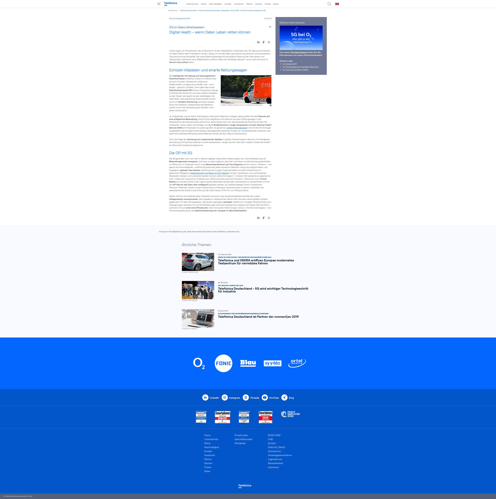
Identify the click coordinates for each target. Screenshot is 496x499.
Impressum (273, 467)
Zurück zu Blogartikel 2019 (179, 18)
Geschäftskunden (244, 439)
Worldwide (240, 443)
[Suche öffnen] (329, 4)
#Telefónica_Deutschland (227, 232)
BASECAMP (274, 435)
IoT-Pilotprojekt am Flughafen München (301, 66)
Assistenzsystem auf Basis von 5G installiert (209, 173)
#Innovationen (207, 232)
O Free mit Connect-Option (295, 69)
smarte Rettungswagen (237, 127)
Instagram (234, 397)
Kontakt (272, 443)
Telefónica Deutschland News (209, 10)
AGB (270, 439)
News (275, 4)
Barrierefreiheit (275, 463)
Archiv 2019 (235, 10)
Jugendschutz (275, 459)
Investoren (239, 4)
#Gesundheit (196, 232)
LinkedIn (214, 397)
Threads (254, 397)
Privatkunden (241, 435)
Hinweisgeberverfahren (280, 455)
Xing (291, 397)
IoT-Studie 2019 (290, 63)
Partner (249, 4)
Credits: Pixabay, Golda (229, 105)
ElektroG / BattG (276, 447)
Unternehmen (192, 4)
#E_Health (188, 232)
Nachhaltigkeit (215, 4)
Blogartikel (225, 10)
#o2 (238, 232)
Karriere (258, 4)
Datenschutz (274, 451)
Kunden (227, 4)
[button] (258, 42)
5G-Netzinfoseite (299, 52)
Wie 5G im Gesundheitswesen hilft (253, 10)
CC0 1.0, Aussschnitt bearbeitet (250, 105)
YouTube (274, 397)
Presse (268, 4)
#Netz (215, 232)
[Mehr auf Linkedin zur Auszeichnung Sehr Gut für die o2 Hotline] (244, 417)
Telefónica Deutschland (188, 10)
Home (207, 435)
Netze (203, 4)
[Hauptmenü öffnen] (159, 4)
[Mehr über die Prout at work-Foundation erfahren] (290, 417)
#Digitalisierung (177, 232)
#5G (169, 232)
